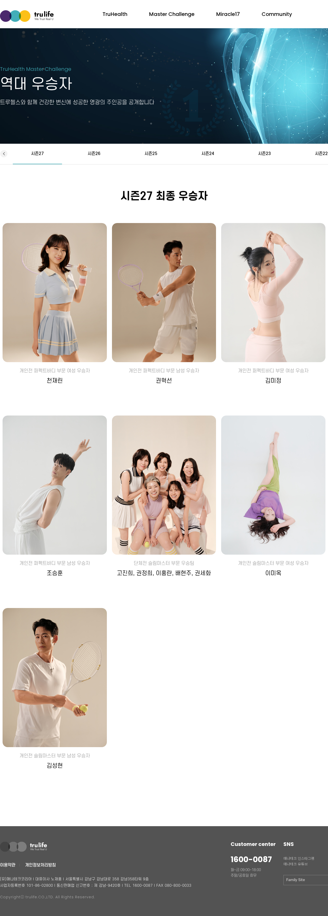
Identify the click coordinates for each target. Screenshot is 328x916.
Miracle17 (228, 14)
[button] (3, 153)
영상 (110, 5)
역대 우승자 (163, 14)
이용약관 (7, 865)
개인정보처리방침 (40, 865)
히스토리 (161, 5)
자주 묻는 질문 (278, 5)
